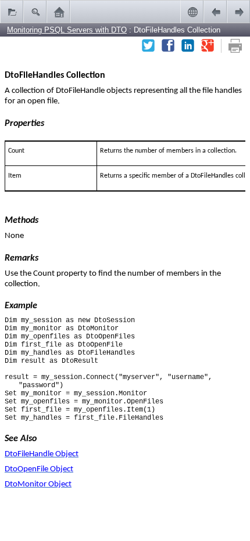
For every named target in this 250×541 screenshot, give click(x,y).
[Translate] (192, 12)
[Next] (238, 12)
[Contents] (12, 12)
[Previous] (215, 12)
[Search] (35, 12)
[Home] (58, 12)
